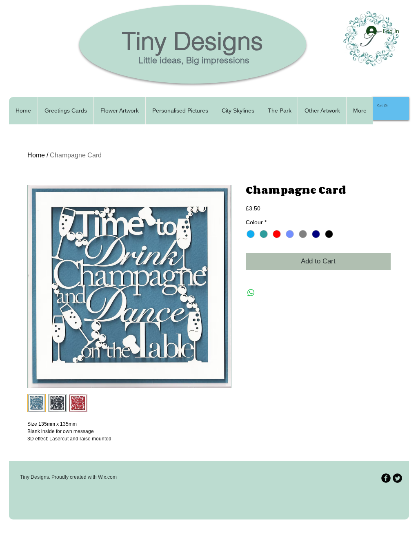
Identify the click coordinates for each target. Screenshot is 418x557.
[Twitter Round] (397, 478)
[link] (383, 105)
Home (36, 155)
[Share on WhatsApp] (251, 293)
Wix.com (107, 477)
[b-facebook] (386, 478)
